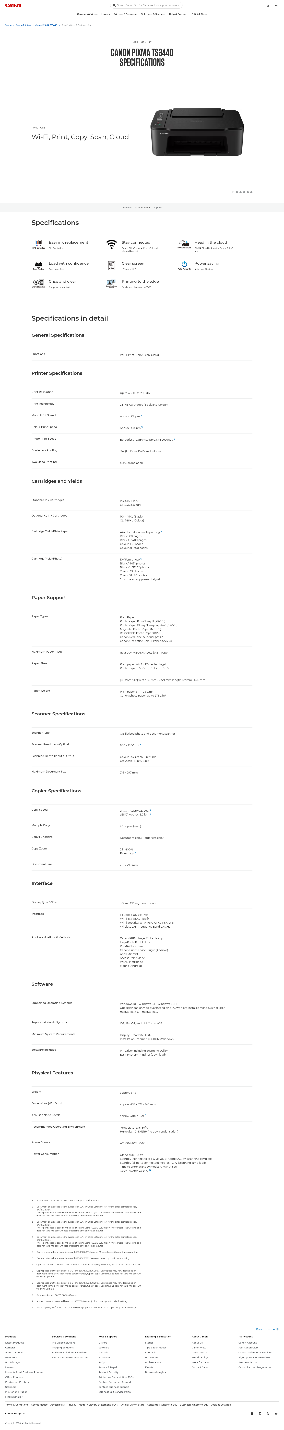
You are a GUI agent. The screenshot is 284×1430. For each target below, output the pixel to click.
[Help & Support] (189, 14)
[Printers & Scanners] (138, 14)
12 (150, 1169)
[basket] (276, 6)
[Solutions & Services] (166, 14)
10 (136, 852)
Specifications (142, 207)
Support (158, 207)
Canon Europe (14, 1413)
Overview (127, 207)
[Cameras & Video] (98, 14)
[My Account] (268, 6)
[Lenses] (111, 14)
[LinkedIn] (260, 1413)
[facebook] (252, 1413)
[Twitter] (268, 1413)
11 (145, 1115)
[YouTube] (276, 1413)
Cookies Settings (221, 1404)
